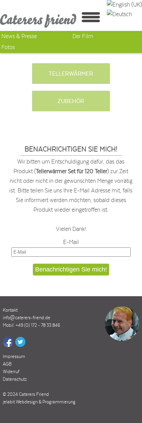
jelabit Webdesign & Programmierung (39, 402)
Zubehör (71, 101)
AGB (7, 364)
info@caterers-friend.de (26, 318)
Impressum (14, 356)
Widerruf (11, 372)
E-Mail (71, 242)
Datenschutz (15, 379)
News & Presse (19, 36)
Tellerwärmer (71, 73)
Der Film (82, 36)
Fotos (8, 47)
